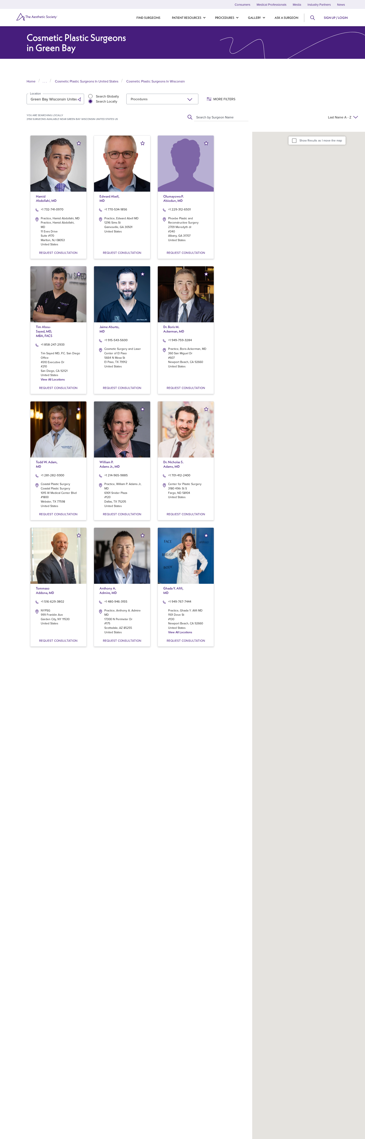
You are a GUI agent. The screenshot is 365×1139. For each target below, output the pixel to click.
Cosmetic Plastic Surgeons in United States (86, 81)
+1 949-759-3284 (180, 340)
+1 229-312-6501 (179, 209)
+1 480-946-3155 (115, 601)
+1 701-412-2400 (179, 475)
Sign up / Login (336, 18)
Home (31, 81)
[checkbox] (294, 141)
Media (297, 4)
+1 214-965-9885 (116, 475)
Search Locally (106, 101)
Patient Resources (186, 18)
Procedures (224, 18)
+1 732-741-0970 (52, 209)
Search (312, 18)
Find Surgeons (148, 18)
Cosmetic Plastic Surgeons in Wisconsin (155, 81)
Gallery (254, 18)
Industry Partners (319, 4)
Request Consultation (58, 252)
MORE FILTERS (224, 99)
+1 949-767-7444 (179, 601)
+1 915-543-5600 (116, 340)
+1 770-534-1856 (115, 209)
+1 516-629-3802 (52, 601)
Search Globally (107, 96)
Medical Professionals (271, 4)
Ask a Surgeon (286, 18)
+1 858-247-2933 (52, 344)
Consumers (242, 4)
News (341, 4)
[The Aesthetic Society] (41, 16)
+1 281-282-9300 (52, 475)
